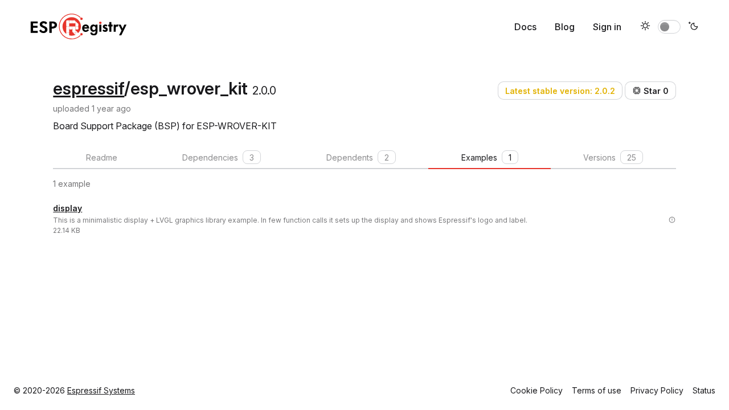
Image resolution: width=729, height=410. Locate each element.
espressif (88, 88)
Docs (525, 26)
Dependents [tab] (357, 157)
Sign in (607, 26)
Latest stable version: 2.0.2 (560, 91)
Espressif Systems (101, 390)
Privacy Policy (656, 390)
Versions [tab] (609, 157)
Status (704, 390)
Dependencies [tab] (218, 157)
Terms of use (596, 390)
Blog (565, 26)
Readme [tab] (101, 157)
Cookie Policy (536, 390)
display (67, 208)
